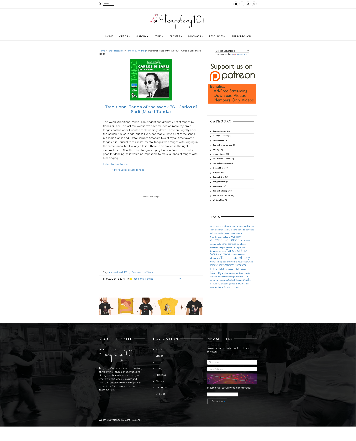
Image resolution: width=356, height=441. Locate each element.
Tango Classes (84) (221, 131)
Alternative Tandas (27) (223, 159)
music (215, 283)
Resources (216, 36)
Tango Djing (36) (220, 177)
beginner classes (218, 251)
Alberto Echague (217, 248)
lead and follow (238, 255)
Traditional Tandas (143, 278)
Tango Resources (115, 51)
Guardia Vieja (216, 237)
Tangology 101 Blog (136, 51)
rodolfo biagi (240, 269)
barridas (239, 273)
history (244, 258)
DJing (157, 36)
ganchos (250, 230)
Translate (242, 54)
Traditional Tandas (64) (223, 195)
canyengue (237, 233)
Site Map (160, 394)
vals (247, 280)
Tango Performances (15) (224, 145)
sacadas (242, 283)
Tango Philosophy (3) (222, 191)
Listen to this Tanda (115, 164)
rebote (247, 273)
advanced (249, 226)
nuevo (242, 226)
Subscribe (217, 401)
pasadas (228, 233)
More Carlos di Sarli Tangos (129, 170)
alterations (215, 258)
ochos (224, 244)
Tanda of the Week (142, 272)
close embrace (222, 265)
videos (225, 254)
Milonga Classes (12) (222, 136)
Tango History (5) (220, 182)
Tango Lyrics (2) (220, 186)
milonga (217, 268)
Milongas (194, 36)
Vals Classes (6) (220, 140)
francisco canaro (231, 287)
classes (240, 265)
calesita (226, 237)
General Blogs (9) (220, 168)
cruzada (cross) (228, 284)
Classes (175, 36)
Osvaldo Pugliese (218, 262)
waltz (220, 233)
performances (228, 273)
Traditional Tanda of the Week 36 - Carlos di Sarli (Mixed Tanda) (151, 109)
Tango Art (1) (218, 172)
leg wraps (248, 262)
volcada (213, 233)
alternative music (235, 262)
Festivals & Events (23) (223, 163)
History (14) (218, 149)
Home (109, 36)
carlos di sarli (116, 272)
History (141, 36)
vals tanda (215, 276)
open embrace (216, 287)
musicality (236, 237)
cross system (216, 226)
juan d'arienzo (216, 230)
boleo (235, 258)
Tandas (226, 258)
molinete (242, 244)
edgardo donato (230, 226)
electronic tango (228, 276)
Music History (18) (221, 154)
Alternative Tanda (224, 240)
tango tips (214, 280)
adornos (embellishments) (232, 280)
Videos (123, 36)
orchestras (245, 240)
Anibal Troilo (232, 248)
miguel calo (215, 244)
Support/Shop (241, 36)
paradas (242, 247)
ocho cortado (239, 230)
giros (228, 229)
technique (233, 244)
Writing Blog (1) (220, 200)
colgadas (228, 269)
